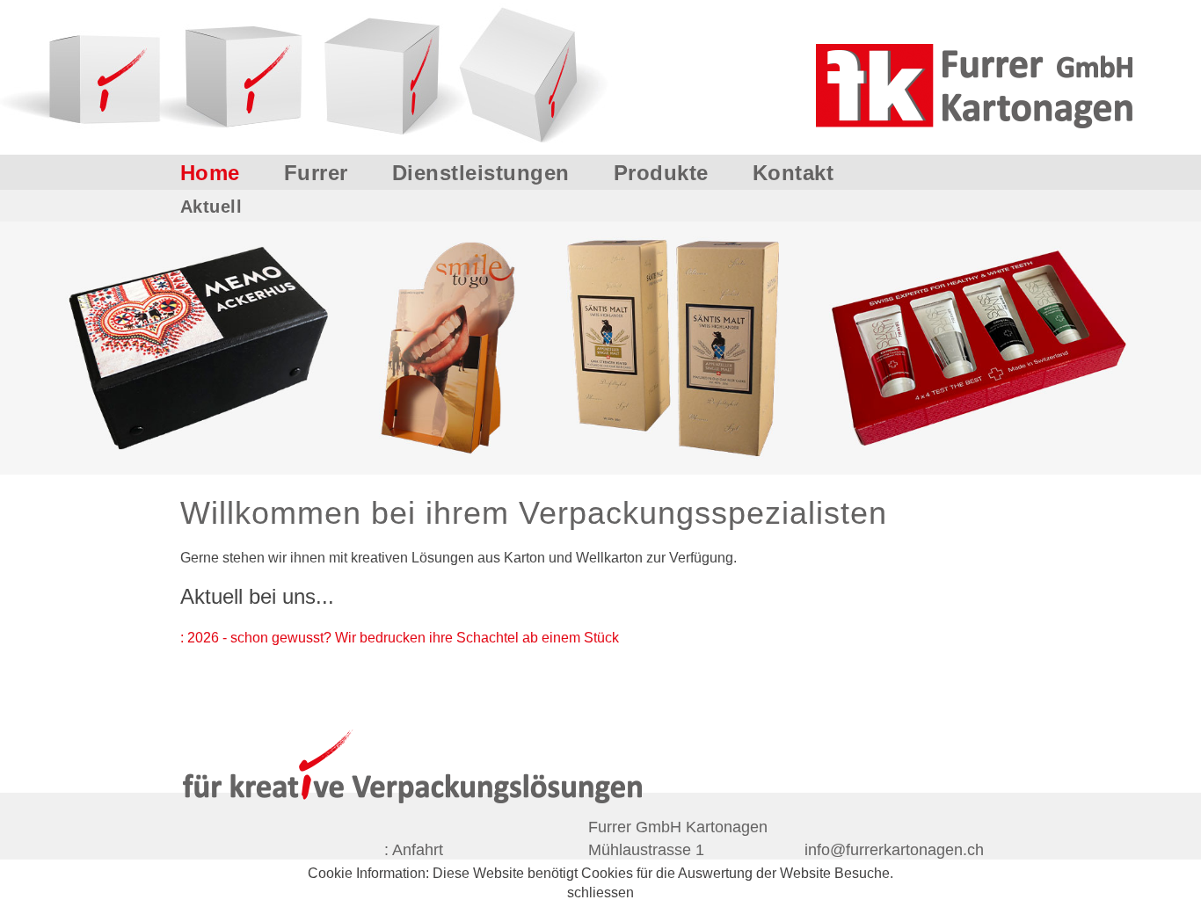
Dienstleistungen (481, 172)
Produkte (661, 172)
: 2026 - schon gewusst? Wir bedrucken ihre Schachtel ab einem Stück (399, 637)
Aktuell (211, 206)
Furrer (316, 172)
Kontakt (793, 172)
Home (210, 172)
